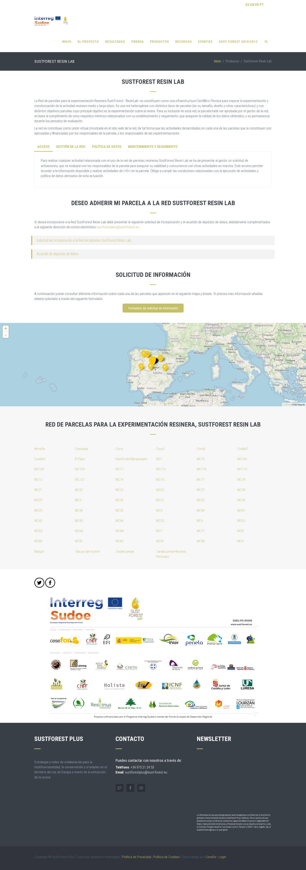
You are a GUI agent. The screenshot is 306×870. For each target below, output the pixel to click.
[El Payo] (141, 366)
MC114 (201, 469)
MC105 (80, 469)
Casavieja (81, 449)
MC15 (160, 479)
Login (222, 857)
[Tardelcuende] (160, 358)
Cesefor (210, 857)
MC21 (38, 490)
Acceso (43, 146)
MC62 (241, 520)
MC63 (38, 531)
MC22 (79, 490)
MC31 (160, 500)
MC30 (119, 500)
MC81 (79, 541)
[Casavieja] (150, 366)
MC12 (38, 479)
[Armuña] (152, 361)
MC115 (242, 469)
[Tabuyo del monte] (143, 353)
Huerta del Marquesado (131, 459)
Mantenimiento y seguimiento (152, 146)
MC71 (201, 531)
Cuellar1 (242, 449)
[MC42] (147, 354)
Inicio (66, 42)
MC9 (240, 541)
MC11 (119, 469)
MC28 (241, 490)
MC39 (119, 510)
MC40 (201, 510)
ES (247, 5)
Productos (159, 42)
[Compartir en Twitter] (39, 583)
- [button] (5, 335)
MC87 (160, 541)
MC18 (241, 479)
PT (262, 5)
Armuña (39, 449)
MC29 (38, 500)
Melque (39, 551)
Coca (119, 449)
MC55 (160, 520)
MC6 (200, 520)
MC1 (159, 459)
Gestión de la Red (70, 146)
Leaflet (286, 404)
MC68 (119, 531)
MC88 (201, 541)
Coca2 (201, 449)
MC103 (242, 459)
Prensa (137, 42)
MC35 (38, 510)
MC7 (159, 531)
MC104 (39, 469)
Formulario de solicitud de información (153, 308)
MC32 (201, 500)
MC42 (38, 520)
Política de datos (106, 146)
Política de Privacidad (136, 857)
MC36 (79, 510)
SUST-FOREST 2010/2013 (238, 42)
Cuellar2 (39, 459)
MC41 (241, 510)
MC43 (79, 520)
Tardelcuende (125, 551)
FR (257, 5)
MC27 (201, 490)
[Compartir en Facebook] (50, 583)
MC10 (201, 459)
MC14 (119, 479)
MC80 (38, 541)
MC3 (78, 500)
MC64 (79, 531)
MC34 (241, 500)
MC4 (159, 510)
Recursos (183, 42)
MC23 (119, 490)
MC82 (119, 541)
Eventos (205, 42)
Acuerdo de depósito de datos (57, 254)
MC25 (160, 490)
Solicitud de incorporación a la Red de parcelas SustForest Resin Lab (83, 240)
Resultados (115, 42)
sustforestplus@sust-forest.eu (118, 227)
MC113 (161, 469)
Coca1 (160, 449)
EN (252, 5)
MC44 (119, 520)
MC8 (240, 531)
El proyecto (88, 42)
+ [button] (5, 328)
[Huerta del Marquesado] (165, 367)
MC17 (201, 479)
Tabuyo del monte (87, 551)
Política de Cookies (166, 857)
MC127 (80, 479)
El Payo (80, 459)
